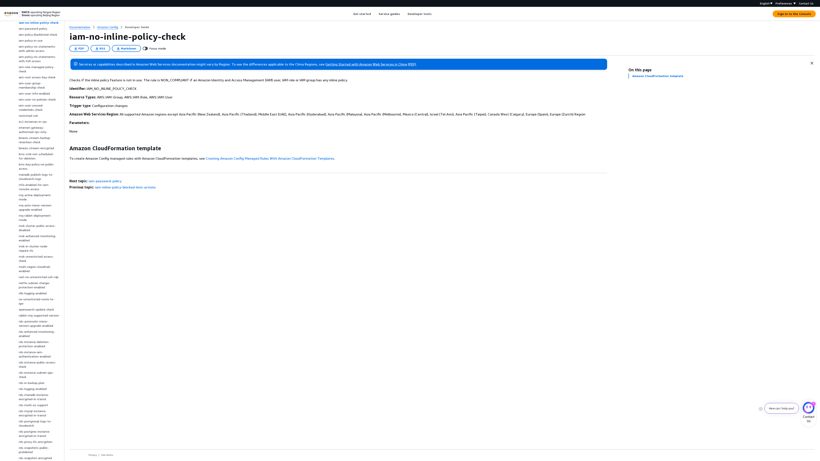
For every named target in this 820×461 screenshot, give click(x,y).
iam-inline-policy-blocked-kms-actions (125, 187)
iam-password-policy (105, 181)
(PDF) (412, 64)
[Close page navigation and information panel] (812, 63)
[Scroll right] (434, 13)
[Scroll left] (350, 13)
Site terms (107, 455)
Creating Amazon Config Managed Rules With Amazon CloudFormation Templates (270, 158)
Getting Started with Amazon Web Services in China (366, 64)
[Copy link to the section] (66, 148)
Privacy (93, 455)
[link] (137, 27)
